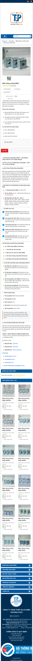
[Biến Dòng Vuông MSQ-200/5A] (24, 511)
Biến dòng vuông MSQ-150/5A (7, 549)
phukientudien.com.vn (10, 356)
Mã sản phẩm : (9, 96)
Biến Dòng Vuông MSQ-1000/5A (7, 429)
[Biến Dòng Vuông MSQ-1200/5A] (24, 391)
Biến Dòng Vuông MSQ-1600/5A (7, 399)
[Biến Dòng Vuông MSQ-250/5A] (8, 511)
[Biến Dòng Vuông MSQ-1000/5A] (8, 421)
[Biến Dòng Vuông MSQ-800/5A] (24, 421)
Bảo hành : (10, 98)
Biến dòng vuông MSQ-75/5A (23, 549)
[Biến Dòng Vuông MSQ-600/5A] (8, 451)
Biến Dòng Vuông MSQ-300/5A (23, 489)
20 (13, 85)
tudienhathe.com (9, 362)
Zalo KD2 (15, 346)
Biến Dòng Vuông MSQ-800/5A (23, 429)
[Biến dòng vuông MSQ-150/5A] (8, 541)
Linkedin (7, 92)
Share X (18, 89)
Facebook (7, 89)
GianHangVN (19, 660)
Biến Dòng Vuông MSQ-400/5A (7, 489)
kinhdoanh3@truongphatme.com (15, 365)
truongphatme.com (10, 359)
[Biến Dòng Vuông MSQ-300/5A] (24, 481)
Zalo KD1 (15, 343)
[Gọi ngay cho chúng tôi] (18, 650)
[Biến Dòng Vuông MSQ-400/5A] (8, 481)
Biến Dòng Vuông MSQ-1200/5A (23, 399)
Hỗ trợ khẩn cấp (17, 350)
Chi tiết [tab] (4, 150)
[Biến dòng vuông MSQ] (16, 61)
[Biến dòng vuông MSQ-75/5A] (24, 541)
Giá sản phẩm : (8, 142)
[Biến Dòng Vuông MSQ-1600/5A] (8, 391)
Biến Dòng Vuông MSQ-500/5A (23, 459)
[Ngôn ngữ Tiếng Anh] (31, 1)
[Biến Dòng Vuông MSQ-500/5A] (24, 451)
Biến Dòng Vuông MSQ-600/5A (7, 459)
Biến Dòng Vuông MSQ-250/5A (7, 519)
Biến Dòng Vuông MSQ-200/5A (23, 519)
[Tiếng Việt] (28, 1)
